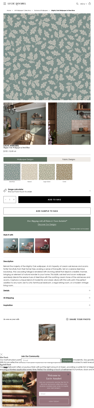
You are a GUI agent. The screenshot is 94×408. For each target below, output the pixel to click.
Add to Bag (54, 199)
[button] (1, 354)
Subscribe (67, 360)
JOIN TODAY (54, 401)
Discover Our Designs (47, 224)
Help (5, 367)
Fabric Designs (68, 159)
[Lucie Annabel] (17, 3)
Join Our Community (30, 356)
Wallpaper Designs (25, 159)
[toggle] (77, 4)
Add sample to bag (47, 211)
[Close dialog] (68, 374)
